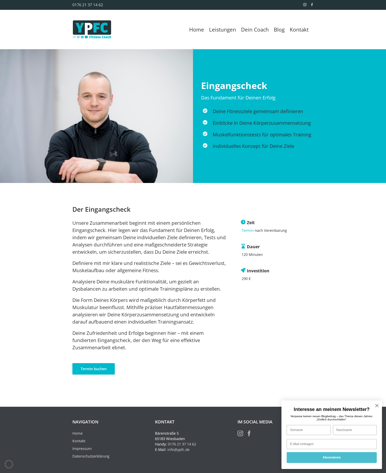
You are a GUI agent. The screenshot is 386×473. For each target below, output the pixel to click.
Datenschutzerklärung (90, 456)
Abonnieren (332, 457)
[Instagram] (240, 433)
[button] (9, 464)
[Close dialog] (376, 405)
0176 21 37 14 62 (87, 4)
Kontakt (78, 440)
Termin (248, 230)
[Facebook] (249, 433)
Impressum (82, 448)
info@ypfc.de (178, 449)
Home (77, 433)
